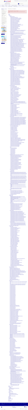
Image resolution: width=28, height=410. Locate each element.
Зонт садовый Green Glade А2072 (14, 97)
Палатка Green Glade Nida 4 (12, 342)
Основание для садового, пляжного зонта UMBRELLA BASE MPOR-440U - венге (18, 101)
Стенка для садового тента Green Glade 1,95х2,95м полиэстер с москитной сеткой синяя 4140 (18, 282)
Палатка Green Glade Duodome (13, 349)
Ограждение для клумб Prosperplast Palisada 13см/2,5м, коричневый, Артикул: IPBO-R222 (18, 178)
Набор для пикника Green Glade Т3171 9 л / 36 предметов (15, 331)
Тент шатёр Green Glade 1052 (12, 308)
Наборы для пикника (11, 324)
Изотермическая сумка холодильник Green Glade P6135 (16, 162)
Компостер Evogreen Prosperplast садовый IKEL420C (15, 81)
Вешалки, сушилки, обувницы (4, 23)
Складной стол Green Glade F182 (14, 249)
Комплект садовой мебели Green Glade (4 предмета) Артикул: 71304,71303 (17, 274)
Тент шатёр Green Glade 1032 (12, 288)
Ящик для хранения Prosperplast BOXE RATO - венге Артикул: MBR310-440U (18, 119)
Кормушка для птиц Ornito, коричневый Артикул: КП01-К (15, 353)
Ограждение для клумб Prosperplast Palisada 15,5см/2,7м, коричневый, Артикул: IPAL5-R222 (19, 173)
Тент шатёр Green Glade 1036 (12, 292)
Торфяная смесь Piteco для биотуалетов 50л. (15, 60)
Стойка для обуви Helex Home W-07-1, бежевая (15, 384)
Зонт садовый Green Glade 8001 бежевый (14, 110)
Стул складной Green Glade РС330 (14, 236)
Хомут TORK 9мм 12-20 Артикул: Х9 (14, 365)
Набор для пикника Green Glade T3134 (13, 329)
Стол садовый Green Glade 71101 (13, 278)
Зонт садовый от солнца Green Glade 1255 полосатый (16, 88)
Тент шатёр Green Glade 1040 (12, 291)
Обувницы (11, 383)
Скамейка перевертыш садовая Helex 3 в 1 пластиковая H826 (16, 115)
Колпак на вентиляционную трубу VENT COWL (15, 57)
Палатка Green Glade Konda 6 (12, 346)
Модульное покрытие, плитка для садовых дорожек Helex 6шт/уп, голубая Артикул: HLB (18, 187)
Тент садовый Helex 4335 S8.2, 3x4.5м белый (14, 317)
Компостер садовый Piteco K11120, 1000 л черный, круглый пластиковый (17, 71)
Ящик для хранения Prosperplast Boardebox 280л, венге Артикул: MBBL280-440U (18, 123)
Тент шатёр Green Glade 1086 (12, 300)
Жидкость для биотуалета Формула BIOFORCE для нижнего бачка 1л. (17, 32)
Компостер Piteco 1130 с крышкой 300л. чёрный (15, 82)
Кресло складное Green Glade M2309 (14, 242)
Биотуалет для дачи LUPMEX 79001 (14, 29)
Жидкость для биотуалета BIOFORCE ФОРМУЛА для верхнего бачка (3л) (17, 44)
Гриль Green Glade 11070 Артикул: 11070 (14, 132)
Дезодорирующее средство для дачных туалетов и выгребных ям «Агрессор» (18, 47)
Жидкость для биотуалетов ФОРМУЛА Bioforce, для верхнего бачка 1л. (17, 33)
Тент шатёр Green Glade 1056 (12, 302)
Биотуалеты (10, 15)
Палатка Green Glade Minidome (13, 340)
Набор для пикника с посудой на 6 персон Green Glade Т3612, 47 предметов (17, 333)
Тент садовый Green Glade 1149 (13, 304)
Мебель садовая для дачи (4, 15)
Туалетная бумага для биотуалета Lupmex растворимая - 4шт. (16, 50)
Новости (23, 5)
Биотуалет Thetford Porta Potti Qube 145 (14, 22)
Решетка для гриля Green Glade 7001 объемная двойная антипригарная (17, 142)
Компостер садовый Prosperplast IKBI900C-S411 (15, 78)
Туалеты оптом (15, 6)
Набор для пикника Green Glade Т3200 (13, 330)
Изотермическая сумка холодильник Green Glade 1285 (16, 168)
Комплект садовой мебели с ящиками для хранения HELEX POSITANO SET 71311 (17, 270)
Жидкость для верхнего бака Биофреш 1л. (14, 38)
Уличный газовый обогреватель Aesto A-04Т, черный (16, 359)
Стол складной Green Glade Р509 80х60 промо (15, 261)
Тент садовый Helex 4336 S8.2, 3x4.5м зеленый (14, 316)
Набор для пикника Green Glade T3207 (13, 326)
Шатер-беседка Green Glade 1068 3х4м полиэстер (14, 305)
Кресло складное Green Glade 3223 (14, 233)
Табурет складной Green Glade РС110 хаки (14, 238)
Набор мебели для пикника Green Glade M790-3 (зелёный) (16, 264)
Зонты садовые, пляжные (12, 85)
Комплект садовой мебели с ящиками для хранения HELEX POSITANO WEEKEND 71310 (18, 271)
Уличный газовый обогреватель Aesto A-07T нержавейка (16, 358)
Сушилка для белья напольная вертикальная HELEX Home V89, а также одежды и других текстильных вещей (18, 371)
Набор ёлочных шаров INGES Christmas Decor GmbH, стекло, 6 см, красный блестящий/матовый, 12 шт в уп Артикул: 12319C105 (18, 196)
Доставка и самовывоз (14, 5)
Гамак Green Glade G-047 (13, 151)
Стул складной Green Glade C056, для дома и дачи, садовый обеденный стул (18, 258)
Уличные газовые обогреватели (13, 355)
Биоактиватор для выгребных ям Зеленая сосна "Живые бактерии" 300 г (17, 65)
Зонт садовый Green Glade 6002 (14, 105)
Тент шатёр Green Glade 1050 (12, 301)
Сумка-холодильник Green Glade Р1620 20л (15, 165)
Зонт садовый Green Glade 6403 (14, 109)
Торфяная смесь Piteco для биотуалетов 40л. (15, 59)
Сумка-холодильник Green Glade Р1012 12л (15, 157)
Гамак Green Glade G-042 (13, 149)
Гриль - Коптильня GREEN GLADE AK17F (14, 125)
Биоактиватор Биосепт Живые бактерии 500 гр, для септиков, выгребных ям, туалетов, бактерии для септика (18, 64)
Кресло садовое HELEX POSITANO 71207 (13, 267)
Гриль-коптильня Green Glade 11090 (14, 133)
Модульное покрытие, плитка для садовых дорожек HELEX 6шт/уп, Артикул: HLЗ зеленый (18, 185)
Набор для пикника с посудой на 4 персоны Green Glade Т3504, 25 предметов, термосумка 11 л (17, 335)
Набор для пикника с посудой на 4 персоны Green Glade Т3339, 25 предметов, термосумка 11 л (17, 337)
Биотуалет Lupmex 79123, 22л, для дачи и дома (4, 42)
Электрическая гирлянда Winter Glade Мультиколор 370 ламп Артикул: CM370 (18, 222)
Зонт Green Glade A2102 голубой (14, 100)
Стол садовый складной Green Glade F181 (14, 251)
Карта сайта (10, 397)
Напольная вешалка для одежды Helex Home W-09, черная (16, 380)
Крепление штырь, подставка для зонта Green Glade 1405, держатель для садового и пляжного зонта (19, 103)
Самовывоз (10, 387)
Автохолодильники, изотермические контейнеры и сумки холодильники (17, 154)
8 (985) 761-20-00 (14, 407)
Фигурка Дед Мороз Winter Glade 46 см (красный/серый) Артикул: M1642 (17, 212)
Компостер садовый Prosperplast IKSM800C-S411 (15, 79)
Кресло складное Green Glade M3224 (14, 232)
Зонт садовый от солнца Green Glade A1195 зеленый (15, 95)
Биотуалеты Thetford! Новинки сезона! (12, 393)
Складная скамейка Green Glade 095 (14, 259)
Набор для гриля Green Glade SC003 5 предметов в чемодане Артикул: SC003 (18, 139)
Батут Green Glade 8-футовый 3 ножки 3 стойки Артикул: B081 (16, 190)
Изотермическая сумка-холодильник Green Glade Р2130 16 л (16, 164)
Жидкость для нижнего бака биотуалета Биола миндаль (16, 37)
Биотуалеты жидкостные (12, 16)
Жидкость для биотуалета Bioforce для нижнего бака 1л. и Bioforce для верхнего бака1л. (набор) (18, 34)
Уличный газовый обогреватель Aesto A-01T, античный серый (16, 356)
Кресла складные (11, 226)
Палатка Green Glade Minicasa (13, 339)
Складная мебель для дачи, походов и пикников (4, 13)
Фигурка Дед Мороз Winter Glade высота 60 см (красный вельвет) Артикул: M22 (18, 217)
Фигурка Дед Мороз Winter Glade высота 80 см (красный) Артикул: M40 (17, 220)
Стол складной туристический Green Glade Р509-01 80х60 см (16, 262)
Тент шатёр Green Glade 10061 (13, 295)
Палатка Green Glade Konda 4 (12, 345)
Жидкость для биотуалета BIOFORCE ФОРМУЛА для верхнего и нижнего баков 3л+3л (18, 43)
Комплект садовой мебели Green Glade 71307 (14, 275)
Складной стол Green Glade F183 (14, 248)
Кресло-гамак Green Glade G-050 (14, 148)
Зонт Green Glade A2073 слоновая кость (14, 98)
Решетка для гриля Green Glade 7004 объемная (15, 144)
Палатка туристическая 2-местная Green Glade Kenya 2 (15, 347)
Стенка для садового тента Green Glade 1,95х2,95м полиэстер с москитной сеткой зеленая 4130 (18, 281)
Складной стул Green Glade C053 (14, 254)
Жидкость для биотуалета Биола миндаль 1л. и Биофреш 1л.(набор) (17, 41)
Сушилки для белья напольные (13, 368)
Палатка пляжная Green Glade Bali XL (13, 350)
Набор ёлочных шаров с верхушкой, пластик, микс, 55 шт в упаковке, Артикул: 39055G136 (18, 201)
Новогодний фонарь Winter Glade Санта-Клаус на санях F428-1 (16, 204)
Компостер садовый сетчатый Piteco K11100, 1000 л (15, 75)
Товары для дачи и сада (11, 68)
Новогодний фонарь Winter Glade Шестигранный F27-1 (16, 207)
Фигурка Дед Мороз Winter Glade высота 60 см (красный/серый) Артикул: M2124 (18, 216)
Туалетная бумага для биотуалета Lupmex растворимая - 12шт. (16, 51)
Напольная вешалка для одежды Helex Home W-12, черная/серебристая (17, 381)
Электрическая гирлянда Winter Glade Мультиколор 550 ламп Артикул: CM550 (18, 223)
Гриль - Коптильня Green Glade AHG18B (14, 135)
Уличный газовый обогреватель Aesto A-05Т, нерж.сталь (16, 361)
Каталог (6, 5)
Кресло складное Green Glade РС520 (14, 229)
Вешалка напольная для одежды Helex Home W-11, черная (16, 377)
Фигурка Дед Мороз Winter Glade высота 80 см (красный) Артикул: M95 (17, 219)
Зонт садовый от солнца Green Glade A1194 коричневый (16, 94)
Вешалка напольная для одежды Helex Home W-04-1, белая (16, 374)
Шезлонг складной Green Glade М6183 (14, 243)
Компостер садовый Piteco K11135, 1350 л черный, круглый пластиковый (17, 72)
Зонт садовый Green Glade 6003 (14, 106)
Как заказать (10, 390)
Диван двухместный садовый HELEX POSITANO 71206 (15, 268)
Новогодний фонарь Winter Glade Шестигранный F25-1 (16, 209)
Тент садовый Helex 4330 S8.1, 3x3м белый (14, 314)
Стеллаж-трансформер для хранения (4, 22)
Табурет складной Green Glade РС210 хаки (14, 239)
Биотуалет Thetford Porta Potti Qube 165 (14, 23)
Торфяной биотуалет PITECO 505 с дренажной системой (16, 56)
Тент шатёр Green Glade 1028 (12, 289)
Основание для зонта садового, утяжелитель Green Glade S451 (16, 113)
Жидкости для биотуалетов (12, 31)
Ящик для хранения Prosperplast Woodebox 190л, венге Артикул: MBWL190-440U (18, 122)
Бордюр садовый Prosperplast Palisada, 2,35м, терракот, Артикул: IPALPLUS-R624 (18, 177)
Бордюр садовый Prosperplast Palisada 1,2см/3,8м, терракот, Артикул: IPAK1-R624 (18, 181)
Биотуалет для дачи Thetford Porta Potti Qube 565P (15, 26)
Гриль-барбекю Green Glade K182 (14, 128)
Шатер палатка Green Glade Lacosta (13, 321)
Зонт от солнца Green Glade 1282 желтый (14, 91)
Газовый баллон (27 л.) (13, 362)
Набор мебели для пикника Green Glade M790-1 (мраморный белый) (17, 265)
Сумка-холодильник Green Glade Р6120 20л (15, 161)
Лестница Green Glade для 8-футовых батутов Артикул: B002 (16, 192)
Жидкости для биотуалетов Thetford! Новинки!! (13, 394)
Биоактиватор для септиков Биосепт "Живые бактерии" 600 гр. (16, 63)
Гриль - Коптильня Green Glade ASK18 (14, 136)
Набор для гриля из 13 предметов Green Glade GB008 (16, 138)
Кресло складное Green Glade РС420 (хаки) (15, 228)
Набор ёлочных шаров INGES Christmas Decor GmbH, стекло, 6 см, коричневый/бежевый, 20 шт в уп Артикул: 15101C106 (18, 198)
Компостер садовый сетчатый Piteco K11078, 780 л (15, 74)
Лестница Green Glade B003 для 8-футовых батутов (15, 193)
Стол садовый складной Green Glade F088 (14, 252)
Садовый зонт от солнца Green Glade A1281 (15, 92)
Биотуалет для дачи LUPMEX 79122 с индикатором (15, 19)
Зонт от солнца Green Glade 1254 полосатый (15, 87)
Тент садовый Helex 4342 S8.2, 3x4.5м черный (14, 318)
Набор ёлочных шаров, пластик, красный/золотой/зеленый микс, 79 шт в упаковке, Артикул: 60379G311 (18, 199)
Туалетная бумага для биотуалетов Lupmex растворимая (16, 48)
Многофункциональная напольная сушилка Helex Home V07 (16, 369)
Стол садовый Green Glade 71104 (13, 277)
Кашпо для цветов (12, 170)
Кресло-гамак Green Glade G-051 (14, 147)
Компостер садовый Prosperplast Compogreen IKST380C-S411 (16, 76)
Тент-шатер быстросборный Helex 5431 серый (14, 310)
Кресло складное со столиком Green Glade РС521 (15, 230)
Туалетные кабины (11, 66)
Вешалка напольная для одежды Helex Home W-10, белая (16, 376)
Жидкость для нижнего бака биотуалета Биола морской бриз (16, 35)
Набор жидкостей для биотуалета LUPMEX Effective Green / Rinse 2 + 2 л (17, 46)
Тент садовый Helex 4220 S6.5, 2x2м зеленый (14, 311)
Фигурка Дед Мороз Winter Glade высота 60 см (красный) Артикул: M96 (17, 215)
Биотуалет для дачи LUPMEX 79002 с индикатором (15, 28)
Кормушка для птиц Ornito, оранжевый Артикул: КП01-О (15, 352)
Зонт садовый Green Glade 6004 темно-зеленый (15, 107)
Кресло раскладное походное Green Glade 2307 (15, 235)
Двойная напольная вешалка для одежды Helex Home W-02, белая (17, 378)
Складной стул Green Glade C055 (14, 257)
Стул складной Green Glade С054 (14, 255)
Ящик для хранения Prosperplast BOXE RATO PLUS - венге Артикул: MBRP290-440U (18, 120)
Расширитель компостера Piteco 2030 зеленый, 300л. (16, 84)
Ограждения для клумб (12, 171)
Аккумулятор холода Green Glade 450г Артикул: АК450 (16, 155)
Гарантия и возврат (11, 391)
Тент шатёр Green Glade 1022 (12, 287)
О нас (6, 6)
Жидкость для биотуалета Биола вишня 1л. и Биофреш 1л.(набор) (17, 40)
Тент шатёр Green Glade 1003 (12, 297)
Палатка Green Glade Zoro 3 (12, 343)
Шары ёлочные (11, 195)
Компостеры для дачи (12, 69)
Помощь (19, 5)
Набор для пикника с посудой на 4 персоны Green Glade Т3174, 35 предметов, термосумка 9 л (17, 334)
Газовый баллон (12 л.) (13, 363)
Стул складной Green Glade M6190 (14, 245)
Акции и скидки (10, 6)
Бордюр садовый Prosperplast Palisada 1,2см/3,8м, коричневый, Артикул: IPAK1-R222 (18, 180)
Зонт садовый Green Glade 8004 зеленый (14, 112)
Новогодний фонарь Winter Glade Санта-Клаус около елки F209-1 (17, 203)
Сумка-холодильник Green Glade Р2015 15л (15, 158)
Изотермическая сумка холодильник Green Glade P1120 (16, 167)
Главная (3, 5)
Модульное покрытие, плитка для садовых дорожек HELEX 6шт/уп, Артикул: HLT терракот (18, 184)
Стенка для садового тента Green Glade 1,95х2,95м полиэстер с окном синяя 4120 (17, 284)
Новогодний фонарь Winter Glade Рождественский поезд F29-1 (16, 206)
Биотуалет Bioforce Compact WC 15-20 (3, 32)
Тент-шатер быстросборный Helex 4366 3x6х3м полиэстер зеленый (16, 320)
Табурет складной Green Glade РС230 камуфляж (15, 241)
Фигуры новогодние (12, 210)
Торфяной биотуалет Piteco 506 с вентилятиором (15, 53)
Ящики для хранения (12, 116)
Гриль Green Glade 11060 (13, 131)
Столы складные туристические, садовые (14, 246)
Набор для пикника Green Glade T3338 (13, 327)
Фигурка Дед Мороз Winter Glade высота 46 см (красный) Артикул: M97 (17, 213)
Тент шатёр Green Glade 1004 (12, 285)
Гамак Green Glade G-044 (13, 152)
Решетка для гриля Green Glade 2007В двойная (15, 145)
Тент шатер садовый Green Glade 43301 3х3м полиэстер (15, 323)
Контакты (3, 6)
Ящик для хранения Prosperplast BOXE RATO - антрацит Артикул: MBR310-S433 (18, 118)
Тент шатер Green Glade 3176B (13, 307)
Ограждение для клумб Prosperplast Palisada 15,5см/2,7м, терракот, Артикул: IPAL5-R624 (18, 175)
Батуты (10, 189)
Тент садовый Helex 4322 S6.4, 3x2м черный (14, 313)
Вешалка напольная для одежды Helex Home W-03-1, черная (16, 373)
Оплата (9, 5)
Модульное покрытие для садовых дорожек (14, 183)
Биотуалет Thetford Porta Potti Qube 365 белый (15, 25)
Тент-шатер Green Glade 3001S (13, 294)
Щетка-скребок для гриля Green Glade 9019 (15, 141)
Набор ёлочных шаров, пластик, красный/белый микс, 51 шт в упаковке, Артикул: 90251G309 (18, 200)
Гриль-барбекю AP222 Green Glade (14, 129)
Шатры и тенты (10, 280)
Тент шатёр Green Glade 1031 (12, 298)
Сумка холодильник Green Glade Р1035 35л (15, 160)
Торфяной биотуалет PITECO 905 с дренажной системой (16, 54)
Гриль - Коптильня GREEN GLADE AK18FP (14, 126)
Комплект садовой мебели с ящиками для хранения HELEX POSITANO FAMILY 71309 (18, 272)
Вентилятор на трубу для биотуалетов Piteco (15, 61)
